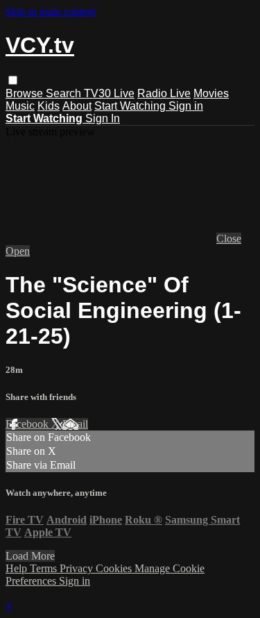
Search (65, 93)
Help (18, 568)
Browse (26, 93)
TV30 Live (109, 93)
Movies (211, 93)
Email (75, 424)
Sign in (185, 106)
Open (18, 251)
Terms (45, 568)
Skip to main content (51, 11)
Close (228, 238)
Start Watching (131, 106)
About (77, 106)
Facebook (28, 424)
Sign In (102, 118)
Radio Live (164, 93)
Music (20, 106)
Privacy (78, 568)
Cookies (115, 568)
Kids (48, 106)
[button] (12, 80)
